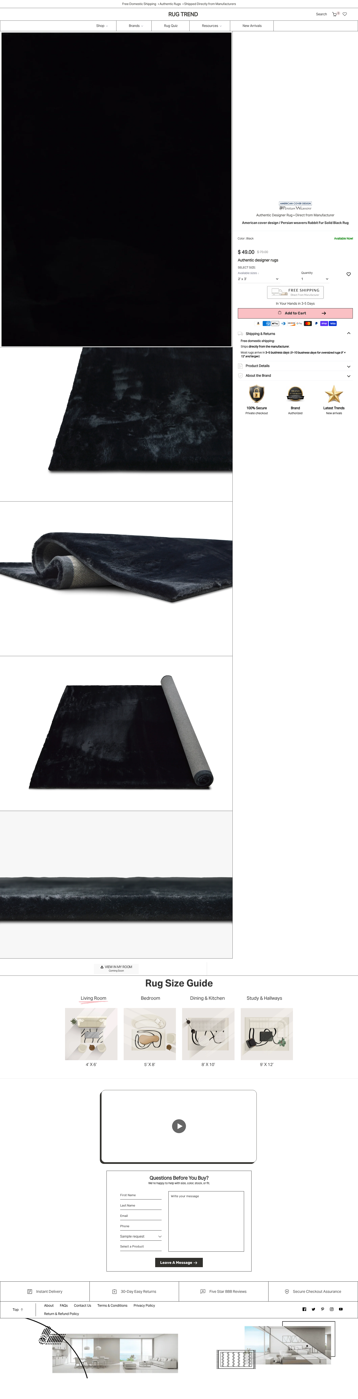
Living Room (93, 998)
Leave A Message (176, 1262)
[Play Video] (179, 1126)
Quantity (307, 273)
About (49, 1305)
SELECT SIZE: (247, 267)
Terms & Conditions (112, 1305)
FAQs (64, 1305)
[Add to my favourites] (349, 274)
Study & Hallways (264, 998)
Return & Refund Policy (61, 1314)
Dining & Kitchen (207, 998)
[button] (334, 14)
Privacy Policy (144, 1305)
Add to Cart (295, 313)
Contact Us (82, 1305)
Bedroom (150, 998)
